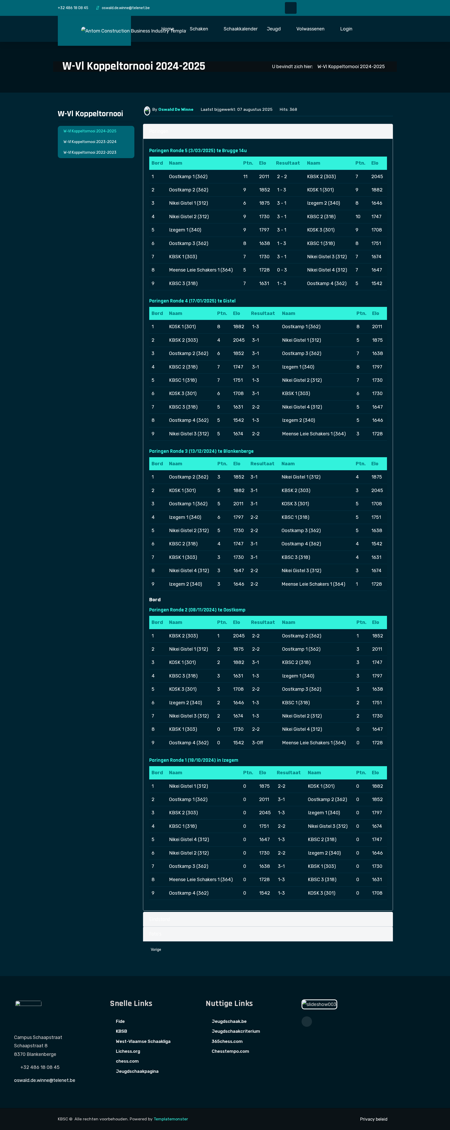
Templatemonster (171, 1118)
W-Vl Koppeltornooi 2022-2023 (90, 152)
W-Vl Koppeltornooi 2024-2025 (90, 131)
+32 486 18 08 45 (73, 8)
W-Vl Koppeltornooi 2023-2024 (90, 142)
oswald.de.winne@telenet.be (126, 8)
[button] (170, 29)
